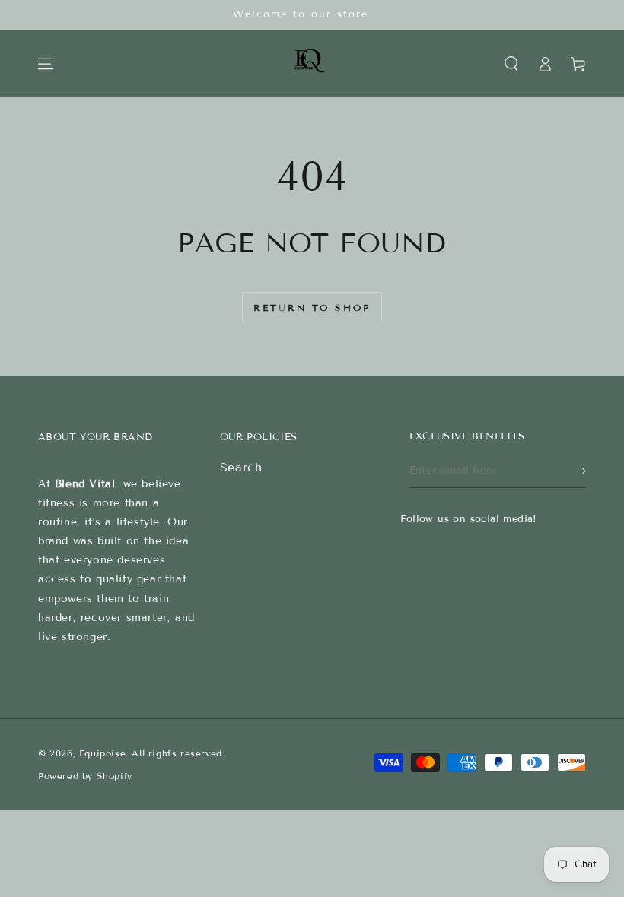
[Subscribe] (581, 470)
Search (241, 467)
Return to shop (312, 307)
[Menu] (45, 64)
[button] (511, 64)
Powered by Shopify (85, 775)
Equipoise (102, 753)
